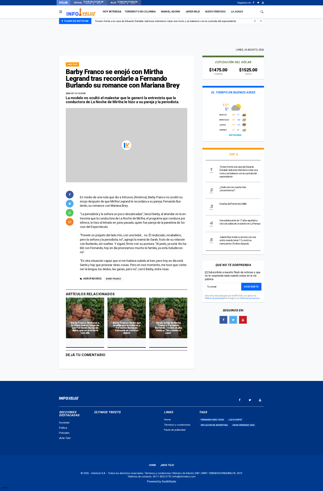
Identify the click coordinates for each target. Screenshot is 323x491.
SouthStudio (169, 481)
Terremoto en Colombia (140, 11)
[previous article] (261, 21)
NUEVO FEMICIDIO (215, 11)
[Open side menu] (60, 11)
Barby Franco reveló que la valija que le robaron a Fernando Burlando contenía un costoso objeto (127, 327)
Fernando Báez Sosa (212, 420)
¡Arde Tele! (72, 64)
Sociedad (64, 422)
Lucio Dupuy (235, 420)
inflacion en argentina (214, 425)
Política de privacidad (215, 298)
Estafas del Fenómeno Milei (233, 203)
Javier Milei (192, 11)
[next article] (255, 21)
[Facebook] (253, 2)
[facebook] (70, 194)
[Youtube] (263, 2)
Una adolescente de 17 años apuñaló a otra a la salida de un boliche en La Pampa (140, 21)
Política (63, 427)
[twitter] (70, 204)
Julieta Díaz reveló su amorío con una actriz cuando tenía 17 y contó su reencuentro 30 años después (238, 240)
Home (167, 419)
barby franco (113, 279)
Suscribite (251, 286)
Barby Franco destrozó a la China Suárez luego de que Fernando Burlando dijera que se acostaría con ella (85, 327)
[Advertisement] (161, 35)
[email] (70, 222)
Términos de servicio (250, 298)
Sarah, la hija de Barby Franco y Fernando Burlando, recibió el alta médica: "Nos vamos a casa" (168, 327)
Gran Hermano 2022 (243, 425)
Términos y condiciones (177, 424)
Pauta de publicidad (174, 429)
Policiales (64, 432)
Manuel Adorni (170, 11)
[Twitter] (258, 2)
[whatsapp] (70, 213)
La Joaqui (237, 11)
